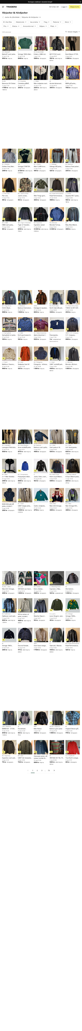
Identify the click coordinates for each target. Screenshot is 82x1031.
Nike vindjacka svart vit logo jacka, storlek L (41, 83)
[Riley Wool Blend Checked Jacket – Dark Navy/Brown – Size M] (73, 214)
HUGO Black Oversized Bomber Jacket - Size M (8, 308)
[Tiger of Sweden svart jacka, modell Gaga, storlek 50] (25, 214)
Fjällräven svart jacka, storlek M (9, 616)
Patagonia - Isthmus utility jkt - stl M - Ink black (40, 364)
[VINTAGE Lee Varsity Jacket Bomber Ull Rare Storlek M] (25, 578)
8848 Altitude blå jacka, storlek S (8, 505)
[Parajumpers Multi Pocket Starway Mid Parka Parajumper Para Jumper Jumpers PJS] (25, 466)
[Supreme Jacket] (41, 214)
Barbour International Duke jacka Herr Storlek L (25, 308)
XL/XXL (4, 586)
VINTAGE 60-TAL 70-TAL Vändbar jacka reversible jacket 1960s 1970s (57, 758)
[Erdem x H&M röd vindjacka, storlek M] (41, 43)
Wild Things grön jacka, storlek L (39, 196)
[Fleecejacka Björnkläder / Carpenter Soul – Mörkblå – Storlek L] (57, 324)
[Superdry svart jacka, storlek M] (9, 747)
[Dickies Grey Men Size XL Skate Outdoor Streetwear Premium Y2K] (9, 156)
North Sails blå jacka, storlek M (56, 308)
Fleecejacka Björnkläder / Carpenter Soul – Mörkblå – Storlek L (56, 335)
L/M (51, 503)
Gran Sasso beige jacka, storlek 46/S (40, 646)
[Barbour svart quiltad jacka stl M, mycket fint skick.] (41, 437)
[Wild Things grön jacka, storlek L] (41, 185)
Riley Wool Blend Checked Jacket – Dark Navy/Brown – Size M (72, 225)
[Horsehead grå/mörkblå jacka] (25, 718)
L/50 (3, 726)
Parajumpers (24, 474)
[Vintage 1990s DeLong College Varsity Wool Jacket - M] (73, 605)
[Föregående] (28, 770)
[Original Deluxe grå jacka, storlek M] (73, 718)
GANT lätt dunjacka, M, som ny (24, 758)
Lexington (7, 445)
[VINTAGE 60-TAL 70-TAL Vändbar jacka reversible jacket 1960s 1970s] (57, 747)
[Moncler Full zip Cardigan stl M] (57, 214)
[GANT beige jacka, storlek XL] (25, 495)
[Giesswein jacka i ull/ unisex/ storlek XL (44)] (41, 747)
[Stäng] (80, 2)
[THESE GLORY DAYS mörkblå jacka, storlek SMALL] (73, 297)
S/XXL (35, 306)
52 (3, 223)
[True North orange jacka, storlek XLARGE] (73, 747)
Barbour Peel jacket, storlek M (72, 167)
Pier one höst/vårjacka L (7, 196)
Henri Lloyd (55, 474)
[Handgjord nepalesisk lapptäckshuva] (41, 297)
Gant (21, 362)
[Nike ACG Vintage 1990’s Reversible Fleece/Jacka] (9, 578)
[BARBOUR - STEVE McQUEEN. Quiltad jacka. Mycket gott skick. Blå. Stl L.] (9, 718)
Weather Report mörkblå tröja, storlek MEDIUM (41, 616)
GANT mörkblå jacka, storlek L (56, 364)
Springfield (7, 333)
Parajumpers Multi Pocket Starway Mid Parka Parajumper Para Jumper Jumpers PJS (24, 477)
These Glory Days (73, 306)
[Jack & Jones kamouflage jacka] (25, 185)
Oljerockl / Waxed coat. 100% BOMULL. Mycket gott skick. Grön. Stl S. (57, 646)
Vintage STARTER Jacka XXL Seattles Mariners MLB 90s (24, 167)
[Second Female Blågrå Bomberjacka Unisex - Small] (25, 635)
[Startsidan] (11, 7)
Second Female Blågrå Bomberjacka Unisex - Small (24, 646)
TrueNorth (71, 755)
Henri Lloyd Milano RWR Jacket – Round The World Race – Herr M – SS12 (57, 477)
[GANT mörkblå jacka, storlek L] (57, 354)
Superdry (7, 755)
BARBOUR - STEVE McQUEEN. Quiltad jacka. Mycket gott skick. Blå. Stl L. (8, 729)
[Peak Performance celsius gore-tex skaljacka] (73, 635)
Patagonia (39, 362)
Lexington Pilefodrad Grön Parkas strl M (9, 447)
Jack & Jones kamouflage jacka (24, 196)
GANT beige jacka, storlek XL (24, 506)
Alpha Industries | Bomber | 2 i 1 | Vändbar (39, 335)
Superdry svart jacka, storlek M (9, 758)
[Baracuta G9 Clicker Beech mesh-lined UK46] (9, 73)
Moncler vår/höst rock (71, 364)
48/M (67, 333)
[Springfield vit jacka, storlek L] (9, 324)
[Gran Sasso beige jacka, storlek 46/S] (41, 635)
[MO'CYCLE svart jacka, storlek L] (57, 43)
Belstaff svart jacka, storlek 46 (9, 54)
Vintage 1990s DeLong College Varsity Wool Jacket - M (73, 616)
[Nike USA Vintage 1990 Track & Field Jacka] (57, 495)
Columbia (23, 81)
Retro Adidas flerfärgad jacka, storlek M (39, 589)
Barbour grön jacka (56, 728)
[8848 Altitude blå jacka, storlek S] (9, 495)
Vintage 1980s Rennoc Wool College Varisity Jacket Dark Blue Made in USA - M (9, 646)
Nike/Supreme (56, 586)
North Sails (55, 306)
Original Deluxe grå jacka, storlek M (72, 729)
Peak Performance (57, 193)
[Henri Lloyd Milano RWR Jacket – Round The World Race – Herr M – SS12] (57, 466)
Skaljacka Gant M (23, 364)
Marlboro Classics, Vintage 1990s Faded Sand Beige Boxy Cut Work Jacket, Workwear (9, 364)
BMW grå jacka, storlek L (71, 83)
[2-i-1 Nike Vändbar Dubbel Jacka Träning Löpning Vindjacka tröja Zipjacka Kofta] (9, 466)
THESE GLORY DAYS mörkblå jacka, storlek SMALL (73, 308)
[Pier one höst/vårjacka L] (9, 185)
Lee (21, 586)
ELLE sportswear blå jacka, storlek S (24, 335)
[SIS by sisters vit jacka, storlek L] (25, 605)
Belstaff (7, 52)
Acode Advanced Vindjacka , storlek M (56, 83)
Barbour (70, 164)
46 (3, 52)
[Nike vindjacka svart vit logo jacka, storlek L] (41, 73)
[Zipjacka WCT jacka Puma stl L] (73, 185)
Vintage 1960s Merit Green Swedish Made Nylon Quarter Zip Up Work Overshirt (25, 54)
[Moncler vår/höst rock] (73, 354)
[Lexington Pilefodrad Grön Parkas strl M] (9, 437)
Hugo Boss (8, 306)
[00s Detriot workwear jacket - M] (73, 578)
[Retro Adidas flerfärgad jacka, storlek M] (41, 578)
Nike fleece (38, 728)
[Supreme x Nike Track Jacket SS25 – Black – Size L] (57, 578)
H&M (6, 223)
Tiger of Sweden (26, 223)
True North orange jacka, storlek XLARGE (72, 758)
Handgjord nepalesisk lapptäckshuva (41, 308)
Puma (69, 193)
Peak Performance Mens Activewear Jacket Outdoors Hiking (56, 196)
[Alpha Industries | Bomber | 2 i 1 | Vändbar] (41, 324)
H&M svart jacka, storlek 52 (7, 225)
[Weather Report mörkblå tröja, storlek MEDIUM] (41, 605)
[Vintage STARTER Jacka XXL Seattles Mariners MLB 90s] (25, 156)
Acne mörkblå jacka (24, 447)
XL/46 (4, 81)
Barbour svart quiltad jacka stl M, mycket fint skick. (41, 447)
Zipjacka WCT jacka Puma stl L (72, 196)
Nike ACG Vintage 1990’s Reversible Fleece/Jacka (8, 589)
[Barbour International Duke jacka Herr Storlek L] (25, 297)
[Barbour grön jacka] (57, 718)
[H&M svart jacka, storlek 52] (9, 214)
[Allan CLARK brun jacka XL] (41, 156)
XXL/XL (52, 726)
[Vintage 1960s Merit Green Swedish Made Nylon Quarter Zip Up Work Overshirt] (25, 43)
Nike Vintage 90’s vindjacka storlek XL (72, 506)
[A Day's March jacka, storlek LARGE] (73, 466)
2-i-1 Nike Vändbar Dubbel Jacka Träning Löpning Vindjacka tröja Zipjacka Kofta (8, 477)
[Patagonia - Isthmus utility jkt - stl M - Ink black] (41, 354)
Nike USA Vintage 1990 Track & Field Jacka (56, 506)
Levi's (53, 614)
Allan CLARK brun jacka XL (39, 167)
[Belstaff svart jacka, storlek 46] (9, 43)
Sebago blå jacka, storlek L (56, 167)
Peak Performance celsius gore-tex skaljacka (72, 646)
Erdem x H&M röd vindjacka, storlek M (40, 54)
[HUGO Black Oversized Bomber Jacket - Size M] (9, 297)
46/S (35, 643)
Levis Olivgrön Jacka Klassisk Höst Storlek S (57, 616)
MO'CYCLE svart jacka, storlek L (55, 54)
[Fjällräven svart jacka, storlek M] (9, 605)
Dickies (7, 164)
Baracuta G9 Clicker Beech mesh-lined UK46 (8, 83)
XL (3, 164)
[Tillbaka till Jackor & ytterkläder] (3, 17)
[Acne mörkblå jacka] (25, 437)
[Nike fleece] (41, 718)
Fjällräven (7, 614)
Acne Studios (24, 445)
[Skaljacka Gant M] (25, 354)
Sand (5, 362)
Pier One (7, 193)
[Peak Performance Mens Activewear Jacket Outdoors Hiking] (57, 185)
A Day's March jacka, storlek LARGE (72, 477)
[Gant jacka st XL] (57, 437)
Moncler (54, 223)
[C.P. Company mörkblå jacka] (73, 324)
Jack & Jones (24, 193)
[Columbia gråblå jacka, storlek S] (25, 73)
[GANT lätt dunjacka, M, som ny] (25, 747)
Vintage (70, 614)
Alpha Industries (41, 333)
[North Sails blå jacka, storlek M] (57, 297)
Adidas (38, 586)
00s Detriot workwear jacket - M (72, 589)
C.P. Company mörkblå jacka (70, 335)
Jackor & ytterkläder (12, 17)
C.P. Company (74, 333)
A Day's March (72, 474)
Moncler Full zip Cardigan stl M (55, 225)
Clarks (39, 164)
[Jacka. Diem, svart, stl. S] (41, 466)
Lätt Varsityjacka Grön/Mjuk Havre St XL (72, 447)
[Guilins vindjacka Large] (41, 495)
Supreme (39, 223)
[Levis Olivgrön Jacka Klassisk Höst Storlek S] (57, 605)
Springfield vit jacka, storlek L (9, 335)
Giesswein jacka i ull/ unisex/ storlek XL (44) (40, 757)
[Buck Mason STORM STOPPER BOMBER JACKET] (73, 43)
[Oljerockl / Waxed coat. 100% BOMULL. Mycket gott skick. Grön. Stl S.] (57, 635)
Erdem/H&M (40, 52)
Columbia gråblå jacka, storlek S (23, 83)
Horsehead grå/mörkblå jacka (24, 729)
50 (18, 223)
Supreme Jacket (39, 225)
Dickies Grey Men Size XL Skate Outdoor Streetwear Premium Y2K (9, 167)
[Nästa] (53, 770)
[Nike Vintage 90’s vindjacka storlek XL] (73, 495)
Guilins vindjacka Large (39, 506)
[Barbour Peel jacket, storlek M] (73, 156)
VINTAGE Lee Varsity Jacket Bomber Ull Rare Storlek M (25, 589)
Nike (37, 81)
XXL (19, 164)
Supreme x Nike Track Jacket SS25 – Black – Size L (56, 589)
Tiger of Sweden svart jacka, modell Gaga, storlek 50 (24, 225)
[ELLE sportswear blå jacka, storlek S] (25, 324)
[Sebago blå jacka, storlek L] (57, 156)
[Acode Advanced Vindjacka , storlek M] (57, 73)
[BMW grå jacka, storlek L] (73, 73)
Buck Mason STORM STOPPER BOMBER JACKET (72, 54)
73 (49, 770)
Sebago (54, 164)
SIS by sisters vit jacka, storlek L (23, 615)
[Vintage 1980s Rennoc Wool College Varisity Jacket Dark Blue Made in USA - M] (9, 635)
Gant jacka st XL (55, 447)
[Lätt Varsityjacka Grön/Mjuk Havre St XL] (73, 437)
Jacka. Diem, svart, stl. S (40, 477)
